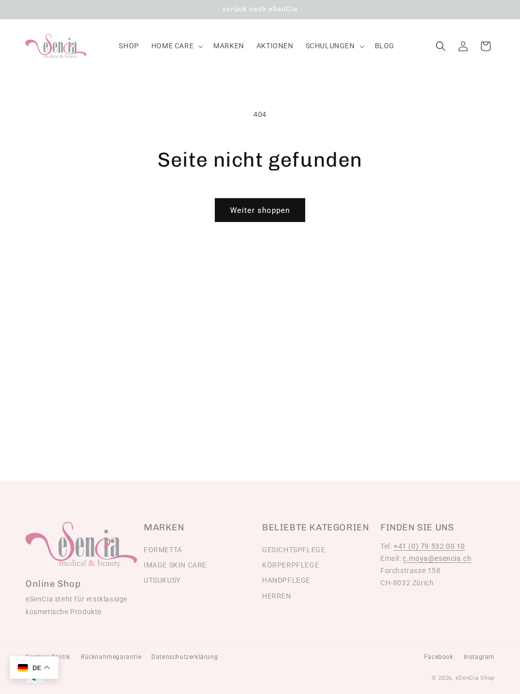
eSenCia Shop (475, 678)
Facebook (438, 656)
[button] (176, 45)
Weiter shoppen (260, 210)
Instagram (479, 656)
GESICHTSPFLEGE (293, 550)
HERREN (276, 596)
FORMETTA (163, 550)
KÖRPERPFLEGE (290, 565)
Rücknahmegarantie (111, 656)
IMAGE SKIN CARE (175, 565)
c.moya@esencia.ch (437, 558)
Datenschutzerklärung (184, 656)
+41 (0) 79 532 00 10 (429, 546)
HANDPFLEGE (286, 580)
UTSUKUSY (162, 580)
